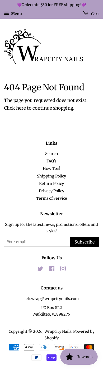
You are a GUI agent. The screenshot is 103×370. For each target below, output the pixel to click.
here (21, 108)
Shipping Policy (51, 176)
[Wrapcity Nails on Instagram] (63, 269)
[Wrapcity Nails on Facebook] (52, 269)
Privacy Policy (51, 191)
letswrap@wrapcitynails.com (52, 298)
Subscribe (84, 242)
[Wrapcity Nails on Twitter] (40, 269)
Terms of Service (51, 198)
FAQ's (51, 161)
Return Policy (51, 183)
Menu (16, 13)
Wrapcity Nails (57, 331)
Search (51, 153)
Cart (94, 13)
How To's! (51, 168)
